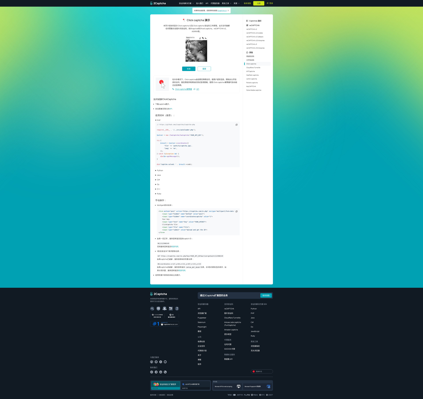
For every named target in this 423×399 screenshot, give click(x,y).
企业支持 (201, 346)
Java (159, 175)
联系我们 (153, 367)
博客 (199, 359)
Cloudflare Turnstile (232, 318)
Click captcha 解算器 (183, 89)
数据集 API (228, 359)
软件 (199, 364)
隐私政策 (170, 395)
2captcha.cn (222, 10)
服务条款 (153, 395)
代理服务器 (215, 3)
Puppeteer (202, 318)
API (207, 3)
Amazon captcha (231, 329)
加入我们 (199, 3)
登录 (271, 3)
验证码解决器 (203, 304)
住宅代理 (227, 344)
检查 (189, 69)
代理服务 (227, 340)
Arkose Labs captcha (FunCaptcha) (232, 323)
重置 (204, 69)
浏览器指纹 (255, 346)
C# (158, 179)
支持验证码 (228, 304)
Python (160, 170)
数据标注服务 (229, 354)
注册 (259, 3)
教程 (199, 331)
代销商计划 (202, 350)
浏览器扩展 (202, 313)
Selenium (201, 322)
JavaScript (255, 331)
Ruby (159, 193)
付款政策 (162, 395)
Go (158, 184)
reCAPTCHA (229, 308)
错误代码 (174, 246)
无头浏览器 (255, 350)
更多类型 (227, 334)
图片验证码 (228, 313)
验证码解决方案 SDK (259, 304)
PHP (158, 120)
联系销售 (247, 3)
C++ (158, 189)
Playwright (202, 327)
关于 (199, 355)
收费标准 (201, 341)
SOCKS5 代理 (229, 349)
